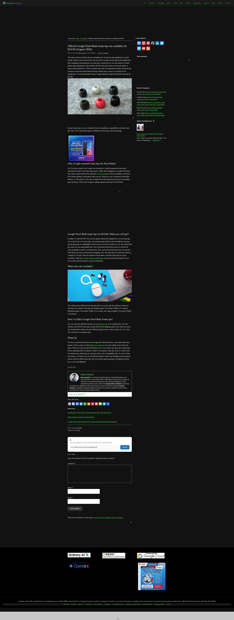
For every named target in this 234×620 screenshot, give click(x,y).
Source (70, 367)
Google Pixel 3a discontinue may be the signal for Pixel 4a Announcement (92, 422)
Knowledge (78, 428)
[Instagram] (76, 394)
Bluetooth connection (97, 345)
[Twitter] (69, 394)
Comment (71, 463)
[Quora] (71, 394)
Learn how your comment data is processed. (108, 517)
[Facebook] (74, 394)
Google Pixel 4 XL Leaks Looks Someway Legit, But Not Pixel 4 (89, 413)
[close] (118, 613)
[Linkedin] (79, 394)
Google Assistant (103, 174)
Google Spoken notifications (93, 258)
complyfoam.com (101, 324)
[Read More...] (156, 140)
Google (78, 430)
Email (70, 498)
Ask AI (125, 447)
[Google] (81, 394)
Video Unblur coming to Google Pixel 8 (81, 417)
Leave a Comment (103, 53)
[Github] (83, 394)
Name (70, 487)
